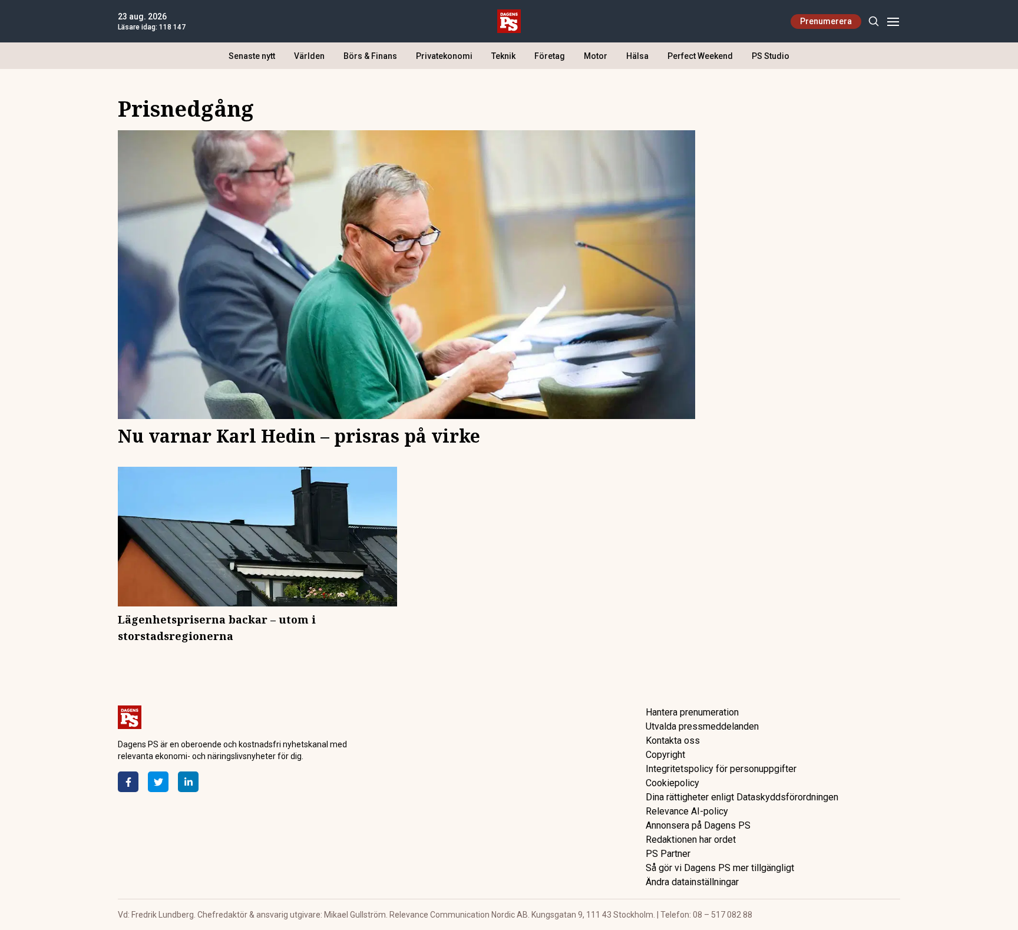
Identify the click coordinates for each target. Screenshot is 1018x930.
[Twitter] (158, 781)
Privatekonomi (444, 56)
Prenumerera (826, 21)
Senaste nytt (252, 56)
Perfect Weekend (700, 56)
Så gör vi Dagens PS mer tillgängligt (720, 867)
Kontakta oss (673, 740)
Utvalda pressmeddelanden (702, 726)
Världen (309, 56)
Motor (595, 56)
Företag (549, 56)
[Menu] (892, 21)
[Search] (873, 21)
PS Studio (770, 56)
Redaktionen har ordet (691, 839)
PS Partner (668, 853)
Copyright (665, 754)
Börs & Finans (370, 56)
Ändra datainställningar (692, 882)
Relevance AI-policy (687, 811)
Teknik (503, 56)
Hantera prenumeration (692, 712)
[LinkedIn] (188, 781)
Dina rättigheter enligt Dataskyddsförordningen (742, 797)
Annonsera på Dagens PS (698, 825)
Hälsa (637, 56)
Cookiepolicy (672, 783)
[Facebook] (128, 781)
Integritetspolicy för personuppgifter (721, 768)
